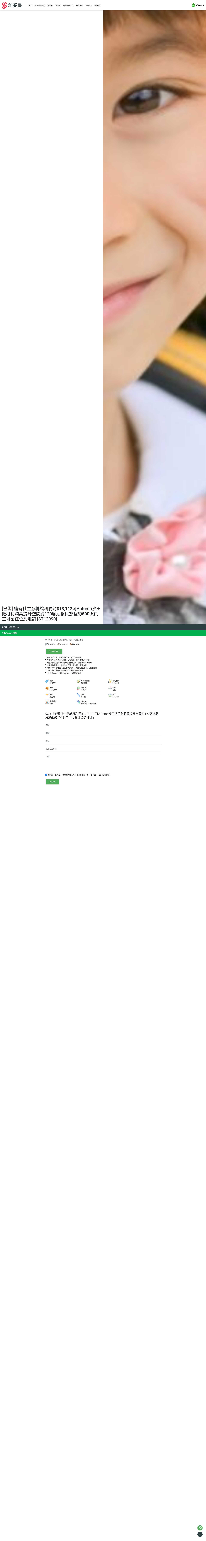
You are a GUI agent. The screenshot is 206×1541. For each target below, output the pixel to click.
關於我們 (79, 5)
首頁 (30, 5)
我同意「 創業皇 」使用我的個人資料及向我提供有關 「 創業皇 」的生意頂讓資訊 (79, 775)
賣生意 (58, 5)
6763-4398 (200, 5)
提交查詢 (52, 782)
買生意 (50, 5)
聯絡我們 (97, 5)
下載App (88, 5)
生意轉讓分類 (40, 5)
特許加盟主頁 (68, 5)
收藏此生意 (55, 651)
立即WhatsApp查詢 (9, 633)
